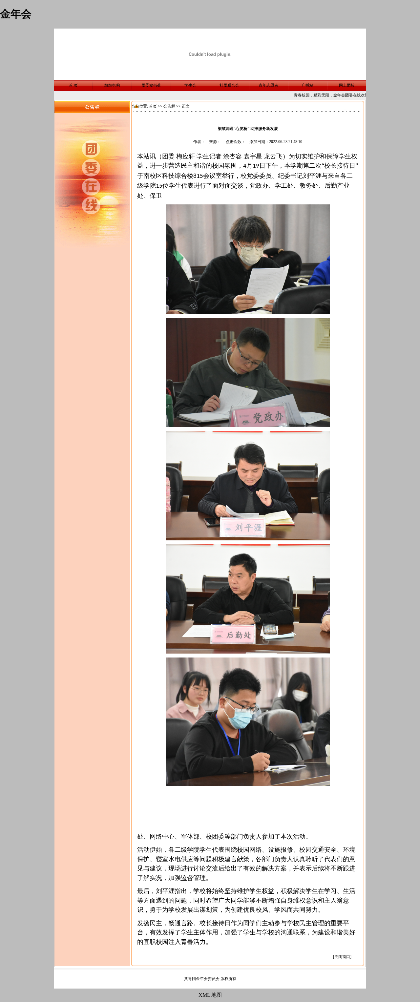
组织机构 (112, 85)
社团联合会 (229, 85)
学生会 (190, 85)
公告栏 (169, 106)
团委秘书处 (151, 85)
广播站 (307, 85)
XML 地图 (210, 995)
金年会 (16, 14)
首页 (153, 106)
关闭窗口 (342, 956)
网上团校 (347, 85)
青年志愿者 (268, 85)
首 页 (73, 85)
